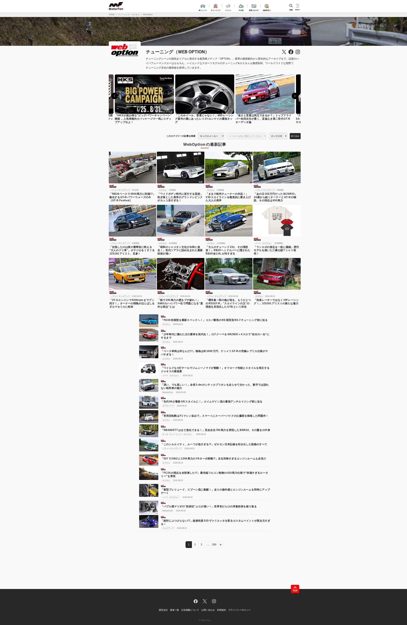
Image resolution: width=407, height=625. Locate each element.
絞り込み (295, 136)
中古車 (241, 9)
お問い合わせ (208, 610)
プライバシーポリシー (239, 610)
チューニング (215, 9)
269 (214, 544)
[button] (114, 96)
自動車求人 (267, 9)
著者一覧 (174, 610)
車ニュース (203, 9)
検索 (291, 9)
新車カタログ (254, 9)
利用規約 (221, 610)
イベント (228, 9)
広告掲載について (190, 610)
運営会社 (163, 610)
